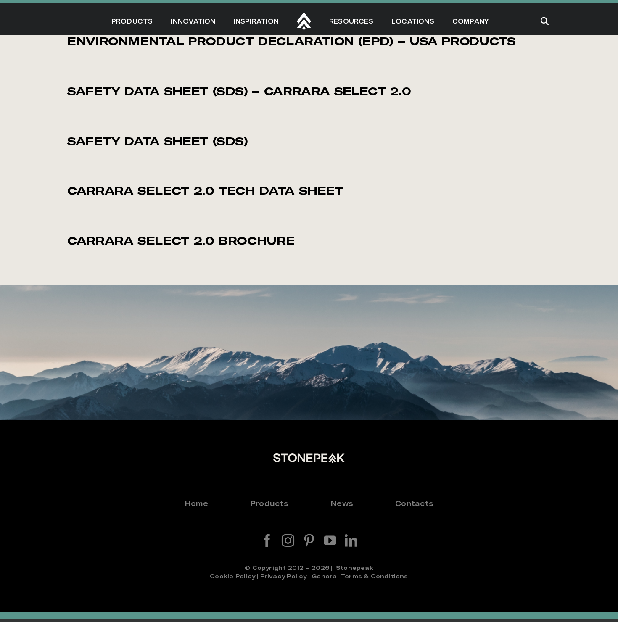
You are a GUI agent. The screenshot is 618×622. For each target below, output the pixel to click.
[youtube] (330, 540)
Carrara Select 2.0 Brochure (180, 241)
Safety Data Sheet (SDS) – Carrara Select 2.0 (239, 91)
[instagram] (288, 540)
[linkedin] (351, 540)
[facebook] (267, 540)
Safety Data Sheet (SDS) (157, 141)
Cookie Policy (232, 576)
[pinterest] (309, 540)
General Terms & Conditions (360, 576)
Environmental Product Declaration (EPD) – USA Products (291, 41)
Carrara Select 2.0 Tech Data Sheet (205, 190)
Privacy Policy (283, 576)
